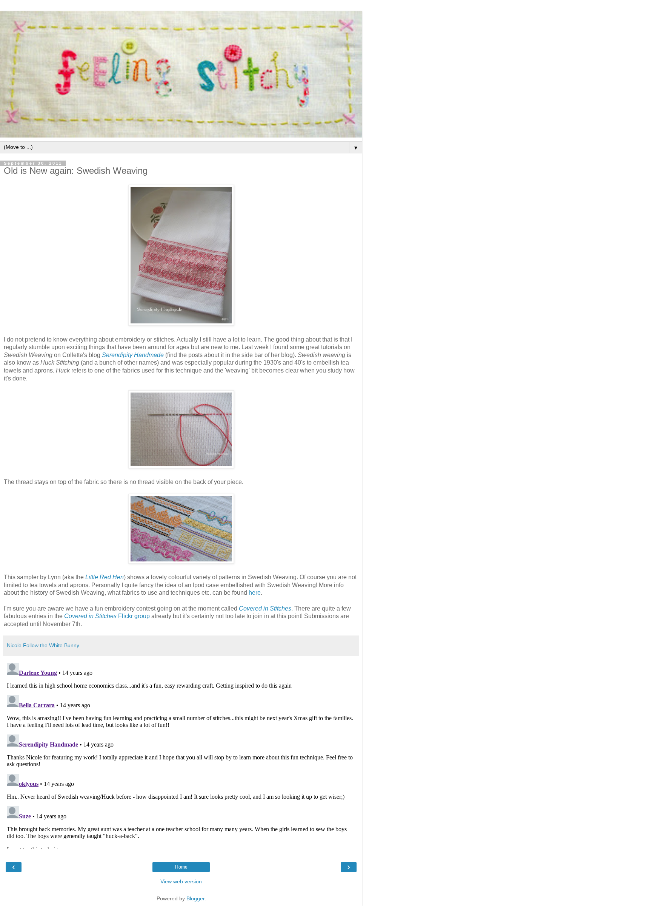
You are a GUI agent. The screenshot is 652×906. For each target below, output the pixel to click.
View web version (181, 881)
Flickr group (107, 616)
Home (181, 867)
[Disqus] (181, 754)
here (255, 592)
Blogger (195, 898)
